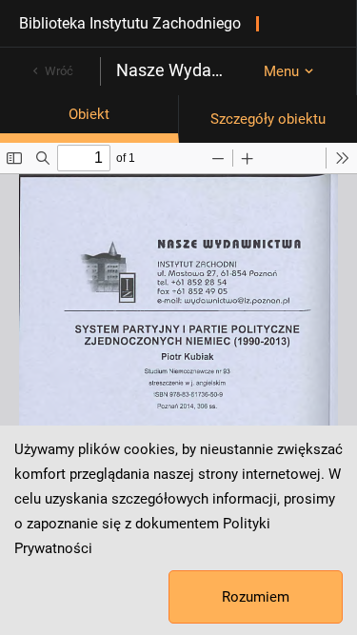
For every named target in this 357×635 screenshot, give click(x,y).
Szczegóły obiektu (268, 119)
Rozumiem (255, 596)
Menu (281, 71)
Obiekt (89, 114)
